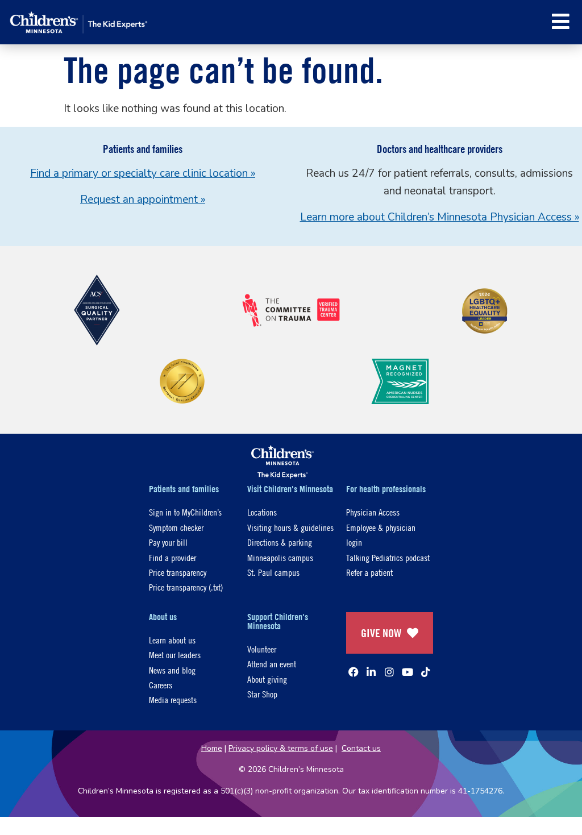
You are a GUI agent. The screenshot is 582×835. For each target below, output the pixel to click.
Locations (262, 511)
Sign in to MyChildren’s (185, 511)
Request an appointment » (142, 199)
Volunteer (261, 648)
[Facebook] (353, 672)
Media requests (173, 699)
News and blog (172, 669)
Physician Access (373, 511)
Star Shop (262, 693)
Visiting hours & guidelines (290, 527)
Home (211, 748)
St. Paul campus (273, 572)
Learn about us (172, 639)
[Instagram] (389, 672)
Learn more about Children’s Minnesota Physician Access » (439, 217)
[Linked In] (371, 672)
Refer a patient (369, 572)
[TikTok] (426, 672)
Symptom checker (176, 527)
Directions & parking (279, 542)
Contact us (361, 748)
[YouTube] (407, 672)
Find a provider (172, 557)
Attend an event (271, 663)
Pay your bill (168, 542)
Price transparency (177, 572)
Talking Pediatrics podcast (388, 557)
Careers (160, 684)
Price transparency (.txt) (186, 586)
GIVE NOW (381, 633)
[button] (561, 21)
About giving (267, 679)
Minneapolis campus (280, 557)
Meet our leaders (175, 654)
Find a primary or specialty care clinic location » (142, 173)
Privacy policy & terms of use (280, 748)
